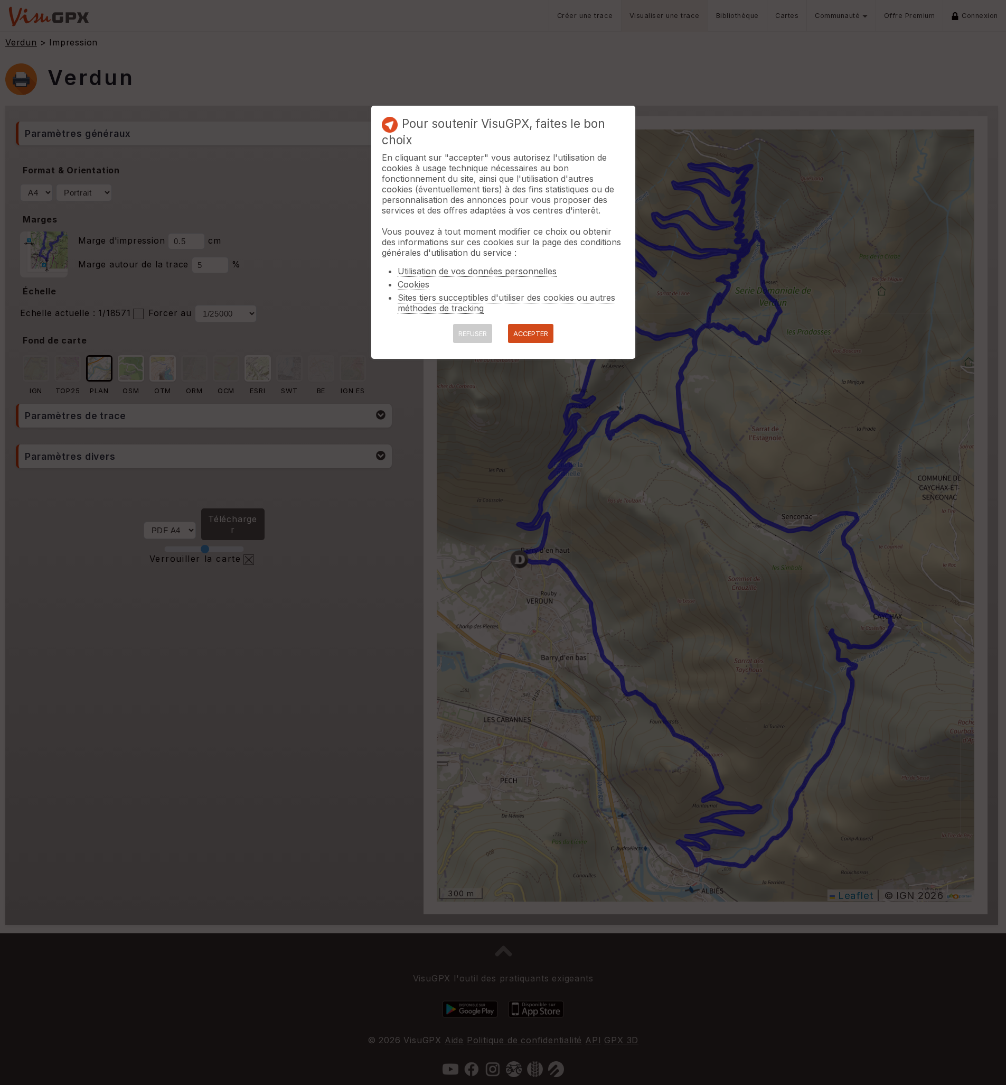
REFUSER (472, 334)
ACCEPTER (530, 334)
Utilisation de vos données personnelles (477, 271)
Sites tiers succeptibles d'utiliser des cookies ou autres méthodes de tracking (506, 302)
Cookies (413, 284)
